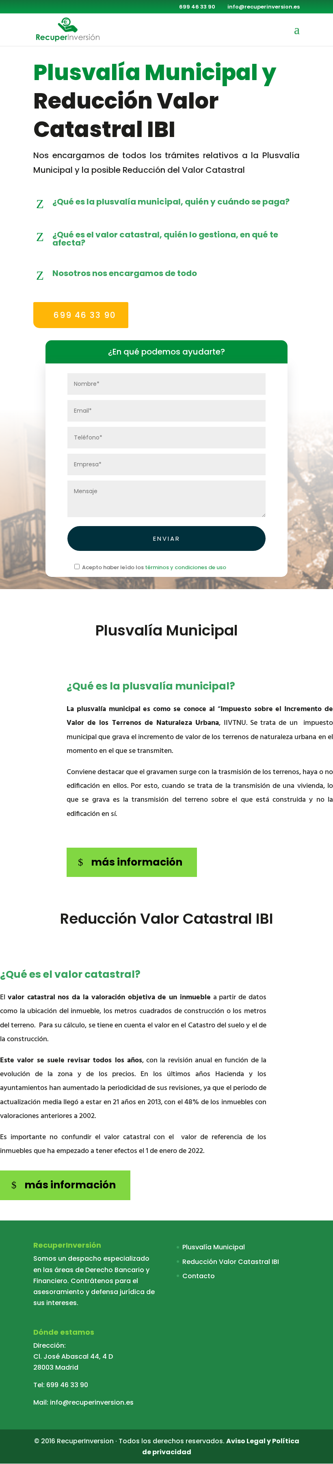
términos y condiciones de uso (185, 567)
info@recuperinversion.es (92, 1402)
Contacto (198, 1276)
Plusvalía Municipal (213, 1247)
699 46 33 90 (85, 315)
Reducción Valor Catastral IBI (230, 1261)
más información (136, 862)
